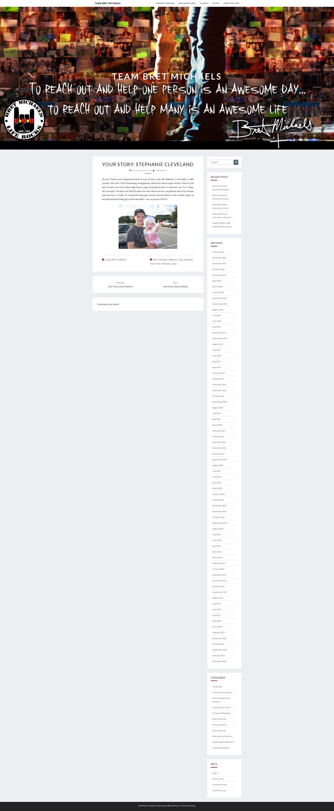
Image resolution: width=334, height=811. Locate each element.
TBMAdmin (161, 170)
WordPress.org (219, 790)
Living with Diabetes (115, 259)
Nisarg (192, 805)
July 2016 (216, 413)
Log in (215, 773)
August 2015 (217, 465)
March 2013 (217, 626)
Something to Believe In (223, 742)
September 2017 (219, 338)
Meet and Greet (219, 719)
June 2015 (216, 476)
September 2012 (219, 649)
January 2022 (218, 252)
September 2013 (219, 592)
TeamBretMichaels (220, 747)
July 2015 (216, 471)
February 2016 (218, 430)
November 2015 (219, 448)
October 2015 (218, 453)
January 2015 (218, 500)
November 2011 (219, 661)
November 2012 (219, 638)
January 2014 (218, 569)
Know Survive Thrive (221, 707)
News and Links (219, 730)
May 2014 (216, 546)
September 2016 (219, 402)
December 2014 (219, 505)
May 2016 (216, 419)
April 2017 (216, 367)
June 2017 (216, 355)
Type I (175, 263)
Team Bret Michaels (108, 3)
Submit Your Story (231, 3)
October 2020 (218, 269)
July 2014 (216, 534)
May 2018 (216, 327)
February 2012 (218, 655)
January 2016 (218, 436)
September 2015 (219, 459)
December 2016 (219, 384)
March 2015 (217, 488)
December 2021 (219, 257)
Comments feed (219, 784)
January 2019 (218, 292)
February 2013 (218, 632)
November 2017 (219, 332)
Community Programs (165, 3)
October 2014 (218, 517)
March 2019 (217, 286)
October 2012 (218, 644)
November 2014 (219, 511)
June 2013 (216, 609)
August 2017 (217, 344)
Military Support (219, 724)
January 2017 (218, 378)
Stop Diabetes (185, 259)
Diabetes (172, 259)
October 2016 (218, 396)
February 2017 (218, 373)
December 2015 (219, 442)
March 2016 (217, 425)
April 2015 (216, 482)
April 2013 (216, 621)
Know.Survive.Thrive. (187, 3)
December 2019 (219, 275)
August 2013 (217, 598)
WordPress (173, 805)
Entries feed (217, 778)
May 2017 (216, 361)
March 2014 (217, 557)
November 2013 (219, 580)
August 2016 (217, 407)
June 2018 (216, 321)
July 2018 (216, 315)
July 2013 (216, 603)
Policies (216, 3)
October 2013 (218, 586)
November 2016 (219, 390)
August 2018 (217, 309)
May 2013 (216, 615)
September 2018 (219, 304)
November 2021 (219, 263)
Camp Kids (217, 686)
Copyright (204, 3)
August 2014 (217, 528)
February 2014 (218, 563)
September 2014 (219, 523)
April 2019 (216, 280)
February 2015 (218, 494)
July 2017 (216, 350)
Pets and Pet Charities (222, 736)
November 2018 (219, 298)
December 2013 (219, 575)
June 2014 (216, 540)
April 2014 (216, 551)
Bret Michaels (160, 259)
